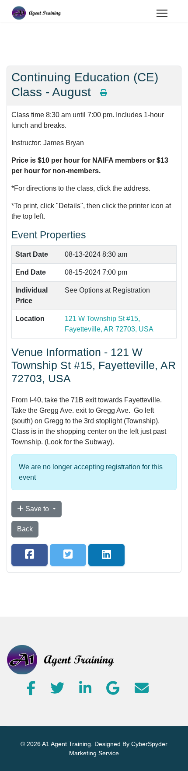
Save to (37, 509)
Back (25, 529)
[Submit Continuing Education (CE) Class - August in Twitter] (68, 555)
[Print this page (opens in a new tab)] (103, 93)
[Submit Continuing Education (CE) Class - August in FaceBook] (29, 555)
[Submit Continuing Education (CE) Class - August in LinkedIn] (106, 555)
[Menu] (162, 13)
